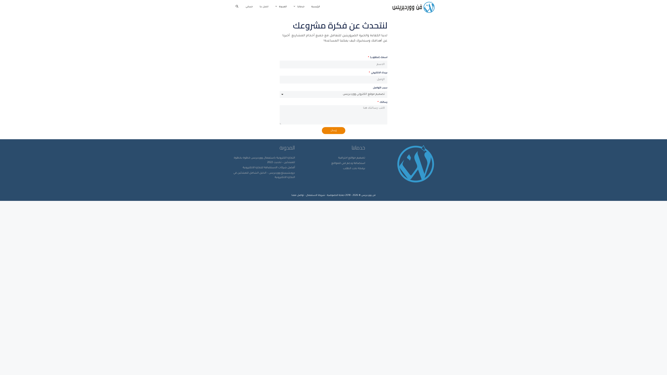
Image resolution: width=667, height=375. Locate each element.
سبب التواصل (380, 88)
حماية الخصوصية (336, 195)
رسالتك (383, 102)
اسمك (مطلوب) (378, 57)
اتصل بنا (264, 7)
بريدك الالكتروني (378, 73)
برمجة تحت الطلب (354, 168)
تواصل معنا (297, 195)
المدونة (283, 7)
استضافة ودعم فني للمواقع (348, 163)
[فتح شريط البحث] (237, 7)
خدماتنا (300, 7)
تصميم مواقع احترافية (351, 158)
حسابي (249, 7)
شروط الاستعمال (315, 195)
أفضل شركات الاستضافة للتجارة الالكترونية (269, 167)
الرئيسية (315, 7)
